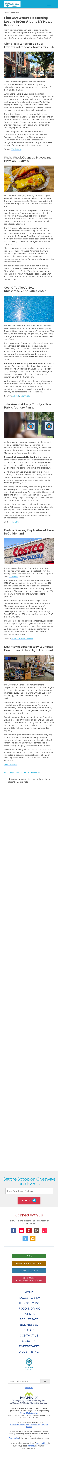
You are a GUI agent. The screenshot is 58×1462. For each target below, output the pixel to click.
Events (29, 1314)
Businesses (29, 1324)
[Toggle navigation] (49, 4)
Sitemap (29, 1387)
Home (6, 12)
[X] (25, 1238)
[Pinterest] (29, 1230)
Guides (29, 1330)
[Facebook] (13, 1230)
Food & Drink (29, 1308)
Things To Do (29, 1303)
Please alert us (14, 1438)
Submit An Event (29, 1270)
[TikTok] (44, 1230)
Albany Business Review (22, 638)
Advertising (29, 1351)
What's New (14, 12)
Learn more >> (10, 764)
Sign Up (26, 1200)
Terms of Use (35, 1425)
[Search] (45, 1381)
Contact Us (29, 1335)
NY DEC (15, 522)
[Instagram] (36, 1230)
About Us (29, 1341)
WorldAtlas (16, 149)
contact (31, 1446)
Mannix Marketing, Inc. (29, 1413)
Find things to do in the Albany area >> (22, 772)
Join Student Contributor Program (29, 1279)
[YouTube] (21, 1230)
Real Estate (29, 1319)
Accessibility (42, 1443)
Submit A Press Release (29, 1263)
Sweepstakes (29, 1346)
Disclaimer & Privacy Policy (19, 1425)
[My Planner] (32, 1238)
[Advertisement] (29, 1053)
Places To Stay (29, 1297)
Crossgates (13, 576)
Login (29, 1256)
